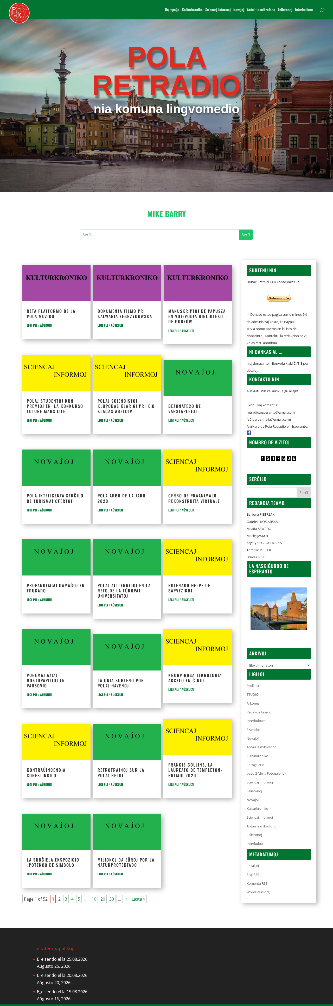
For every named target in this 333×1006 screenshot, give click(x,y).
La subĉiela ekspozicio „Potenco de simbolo (53, 862)
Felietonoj (285, 10)
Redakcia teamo (259, 712)
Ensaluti (253, 865)
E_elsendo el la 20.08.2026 (62, 975)
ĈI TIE (297, 363)
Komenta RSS (257, 883)
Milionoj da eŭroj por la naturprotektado (126, 862)
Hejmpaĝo (172, 10)
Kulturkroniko (192, 10)
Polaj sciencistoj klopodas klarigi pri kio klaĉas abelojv (126, 406)
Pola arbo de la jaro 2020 (122, 498)
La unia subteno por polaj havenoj (121, 683)
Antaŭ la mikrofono (261, 10)
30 (111, 899)
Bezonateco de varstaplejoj (184, 408)
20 (102, 899)
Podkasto (254, 685)
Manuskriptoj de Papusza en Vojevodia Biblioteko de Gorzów (197, 316)
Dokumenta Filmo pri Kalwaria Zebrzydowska (125, 313)
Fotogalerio (255, 764)
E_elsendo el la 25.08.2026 (62, 959)
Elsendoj (253, 729)
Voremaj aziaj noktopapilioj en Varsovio (46, 680)
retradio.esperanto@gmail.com (271, 412)
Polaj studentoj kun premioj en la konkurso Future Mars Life (55, 406)
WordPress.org (258, 892)
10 (94, 899)
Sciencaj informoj (218, 10)
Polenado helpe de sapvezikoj (189, 588)
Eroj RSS (253, 874)
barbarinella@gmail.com (271, 419)
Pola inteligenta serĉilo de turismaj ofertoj (55, 498)
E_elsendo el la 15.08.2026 (62, 992)
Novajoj (238, 10)
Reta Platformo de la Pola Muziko (51, 313)
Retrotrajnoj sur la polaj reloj (121, 772)
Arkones (253, 703)
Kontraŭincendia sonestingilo (46, 772)
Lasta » (138, 899)
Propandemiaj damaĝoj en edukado (56, 588)
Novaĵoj (253, 738)
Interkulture (304, 10)
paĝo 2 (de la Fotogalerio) (266, 773)
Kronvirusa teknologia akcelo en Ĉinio (195, 678)
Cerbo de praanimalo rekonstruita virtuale (194, 498)
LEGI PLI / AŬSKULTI (39, 325)
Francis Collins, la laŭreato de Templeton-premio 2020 (195, 770)
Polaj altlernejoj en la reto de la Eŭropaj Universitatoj (124, 590)
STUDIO (253, 694)
